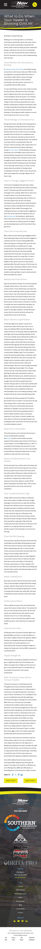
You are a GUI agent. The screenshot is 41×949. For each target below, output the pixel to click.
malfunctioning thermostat (14, 69)
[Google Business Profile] (14, 921)
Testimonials (20, 909)
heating (9, 438)
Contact (20, 912)
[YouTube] (18, 921)
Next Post (30, 781)
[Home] (20, 4)
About (20, 897)
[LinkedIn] (26, 921)
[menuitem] (6, 938)
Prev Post (10, 781)
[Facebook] (22, 921)
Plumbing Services (20, 894)
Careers (20, 886)
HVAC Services (20, 890)
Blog (20, 905)
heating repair (11, 216)
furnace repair (13, 150)
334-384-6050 (20, 811)
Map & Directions (20, 877)
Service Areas (20, 901)
